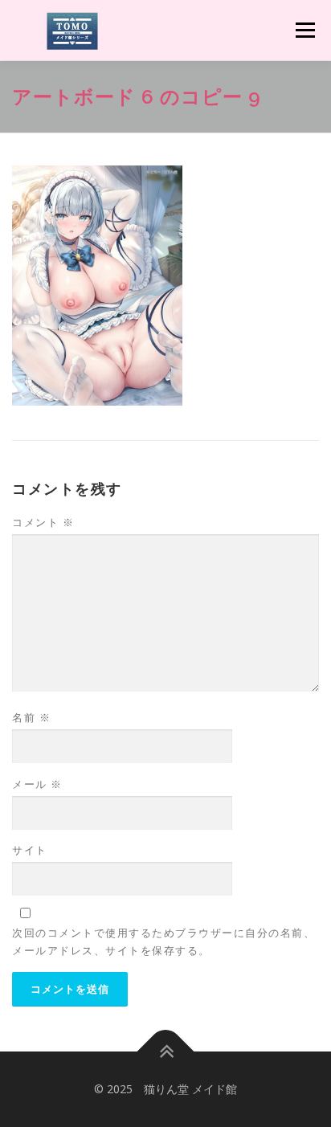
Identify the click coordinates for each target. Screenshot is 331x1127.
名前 (31, 717)
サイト (29, 850)
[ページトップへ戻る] (165, 1051)
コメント (43, 522)
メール (37, 784)
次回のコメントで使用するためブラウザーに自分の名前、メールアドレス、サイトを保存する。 (163, 941)
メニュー (305, 30)
